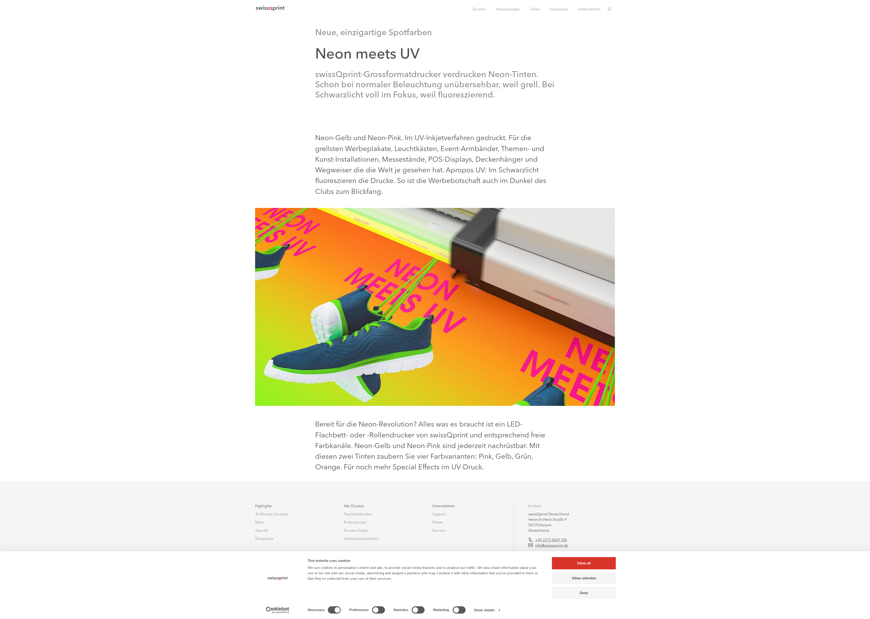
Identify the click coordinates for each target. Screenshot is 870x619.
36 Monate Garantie (271, 514)
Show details (484, 610)
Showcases (559, 9)
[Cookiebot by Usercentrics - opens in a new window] (277, 610)
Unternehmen (589, 9)
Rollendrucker (355, 522)
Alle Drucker (354, 506)
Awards (261, 530)
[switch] (378, 610)
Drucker (479, 9)
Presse (437, 522)
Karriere (439, 530)
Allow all (584, 563)
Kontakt (534, 506)
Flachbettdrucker (358, 514)
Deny (584, 593)
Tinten (535, 9)
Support (439, 514)
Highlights (263, 506)
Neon (259, 522)
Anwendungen (508, 9)
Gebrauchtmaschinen (361, 538)
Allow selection (584, 578)
